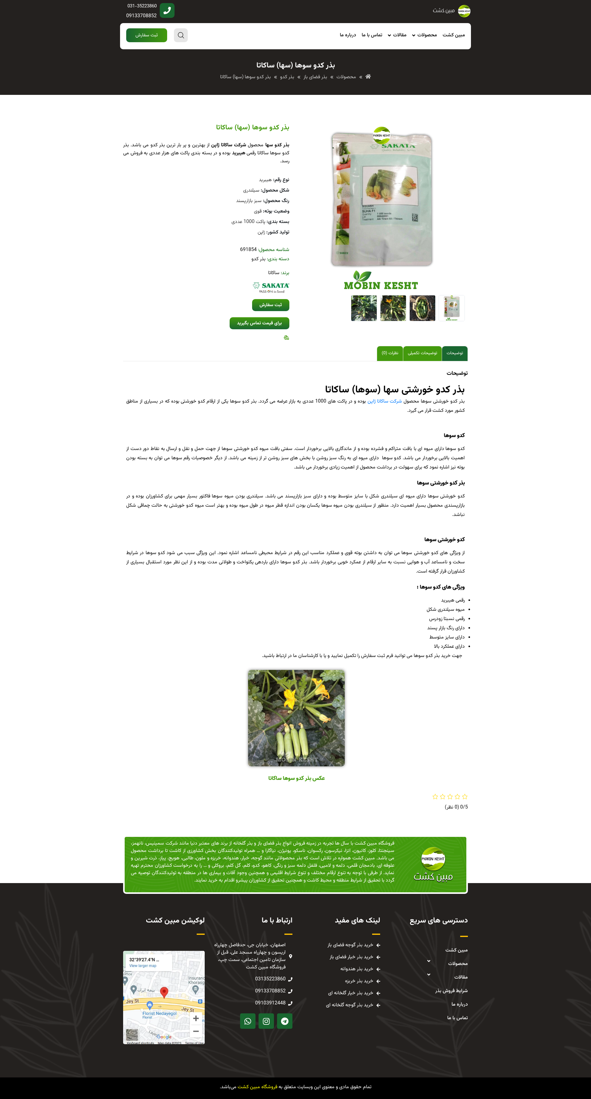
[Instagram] (266, 1021)
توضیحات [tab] (455, 353)
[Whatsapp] (247, 1021)
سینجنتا (386, 851)
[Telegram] (284, 1021)
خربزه (216, 858)
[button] (146, 35)
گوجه (257, 858)
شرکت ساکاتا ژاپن (385, 401)
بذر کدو (258, 259)
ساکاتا (273, 273)
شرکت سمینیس (162, 843)
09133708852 (141, 16)
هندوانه (231, 858)
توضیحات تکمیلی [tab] (422, 353)
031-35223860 (142, 6)
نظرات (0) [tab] (390, 353)
